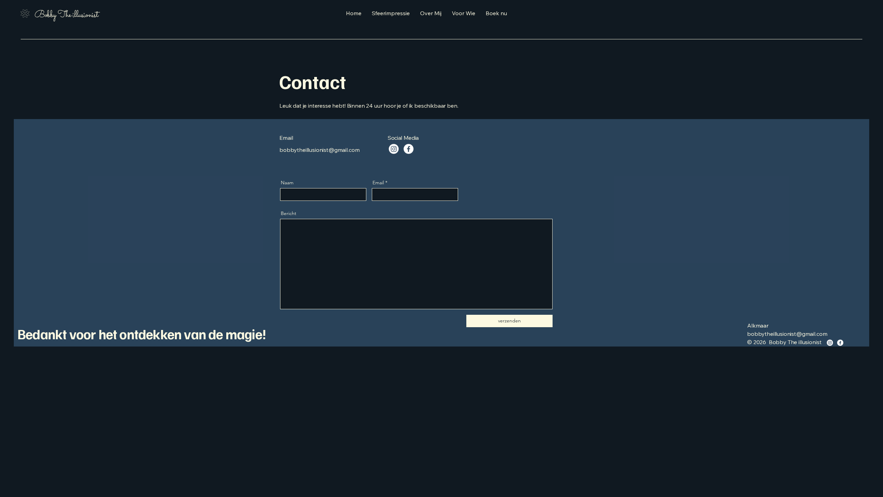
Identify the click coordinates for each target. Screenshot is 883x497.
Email (378, 182)
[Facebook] (409, 149)
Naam (287, 182)
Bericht (288, 213)
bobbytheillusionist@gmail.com (319, 149)
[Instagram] (394, 149)
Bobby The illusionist (66, 15)
